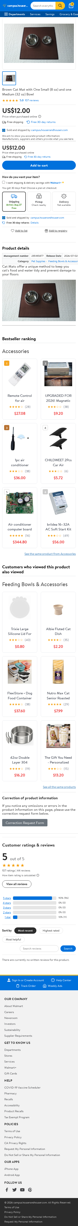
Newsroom (11, 1018)
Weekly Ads (55, 986)
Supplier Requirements (18, 1036)
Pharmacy (10, 1093)
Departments (17, 14)
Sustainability (12, 1030)
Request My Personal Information (24, 1149)
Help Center (63, 980)
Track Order (28, 986)
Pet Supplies (38, 261)
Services (35, 14)
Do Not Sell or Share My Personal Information (32, 1155)
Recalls (8, 1099)
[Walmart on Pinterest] (30, 1190)
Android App (12, 1175)
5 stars (7, 898)
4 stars (7, 902)
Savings (50, 14)
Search (68, 948)
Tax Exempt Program (16, 1117)
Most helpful (13, 939)
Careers (9, 1012)
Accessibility (12, 1105)
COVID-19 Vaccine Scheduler (22, 1087)
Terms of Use (12, 1131)
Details (35, 222)
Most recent (25, 930)
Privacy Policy (13, 1137)
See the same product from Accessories (50, 554)
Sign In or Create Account (28, 980)
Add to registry (58, 230)
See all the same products (59, 787)
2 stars (7, 912)
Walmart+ (10, 1067)
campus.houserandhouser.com (49, 130)
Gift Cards (10, 1073)
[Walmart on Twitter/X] (14, 1190)
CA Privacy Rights (15, 1143)
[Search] (60, 6)
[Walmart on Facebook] (6, 1190)
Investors (9, 1024)
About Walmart (13, 1006)
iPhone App (11, 1169)
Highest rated (51, 930)
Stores (8, 1056)
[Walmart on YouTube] (22, 1190)
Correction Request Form (25, 822)
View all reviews (16, 884)
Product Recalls (13, 1111)
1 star (8, 917)
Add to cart (39, 165)
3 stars (7, 907)
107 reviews (32, 100)
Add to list (21, 230)
